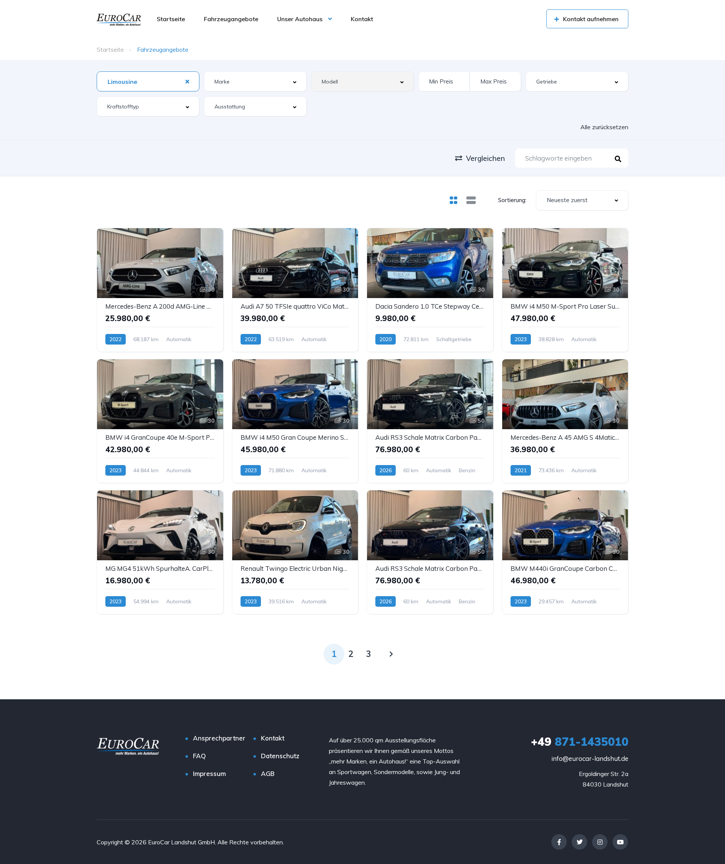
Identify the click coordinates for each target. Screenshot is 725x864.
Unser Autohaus (299, 19)
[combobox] (148, 81)
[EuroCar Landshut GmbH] (118, 19)
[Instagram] (600, 842)
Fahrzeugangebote (231, 19)
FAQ (199, 756)
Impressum (209, 773)
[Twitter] (579, 842)
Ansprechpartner (219, 738)
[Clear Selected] (187, 81)
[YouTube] (620, 842)
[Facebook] (559, 842)
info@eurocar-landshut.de (589, 758)
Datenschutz (280, 756)
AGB (268, 773)
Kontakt (362, 19)
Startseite (171, 19)
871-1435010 (579, 741)
